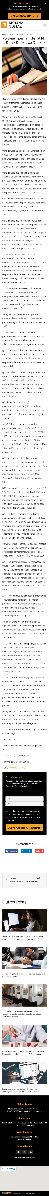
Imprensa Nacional (17, 768)
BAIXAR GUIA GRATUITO (24, 16)
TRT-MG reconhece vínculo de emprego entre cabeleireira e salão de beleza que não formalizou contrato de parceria (21, 1014)
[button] (11, 851)
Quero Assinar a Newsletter (25, 827)
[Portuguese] (3, 1192)
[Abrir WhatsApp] (43, 1190)
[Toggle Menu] (45, 25)
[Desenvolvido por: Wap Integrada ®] (24, 1193)
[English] (6, 1192)
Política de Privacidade (24, 1157)
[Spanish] (9, 1192)
